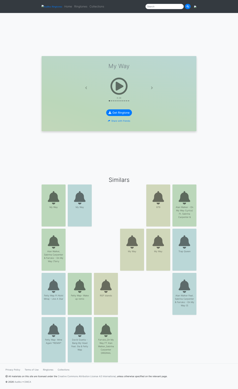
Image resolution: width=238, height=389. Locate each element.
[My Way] (119, 86)
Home (68, 6)
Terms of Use (32, 369)
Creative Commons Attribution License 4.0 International (87, 376)
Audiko (18, 381)
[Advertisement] (119, 34)
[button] (86, 88)
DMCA (27, 381)
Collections (97, 6)
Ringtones (80, 6)
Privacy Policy (13, 369)
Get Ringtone (121, 112)
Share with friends (120, 120)
